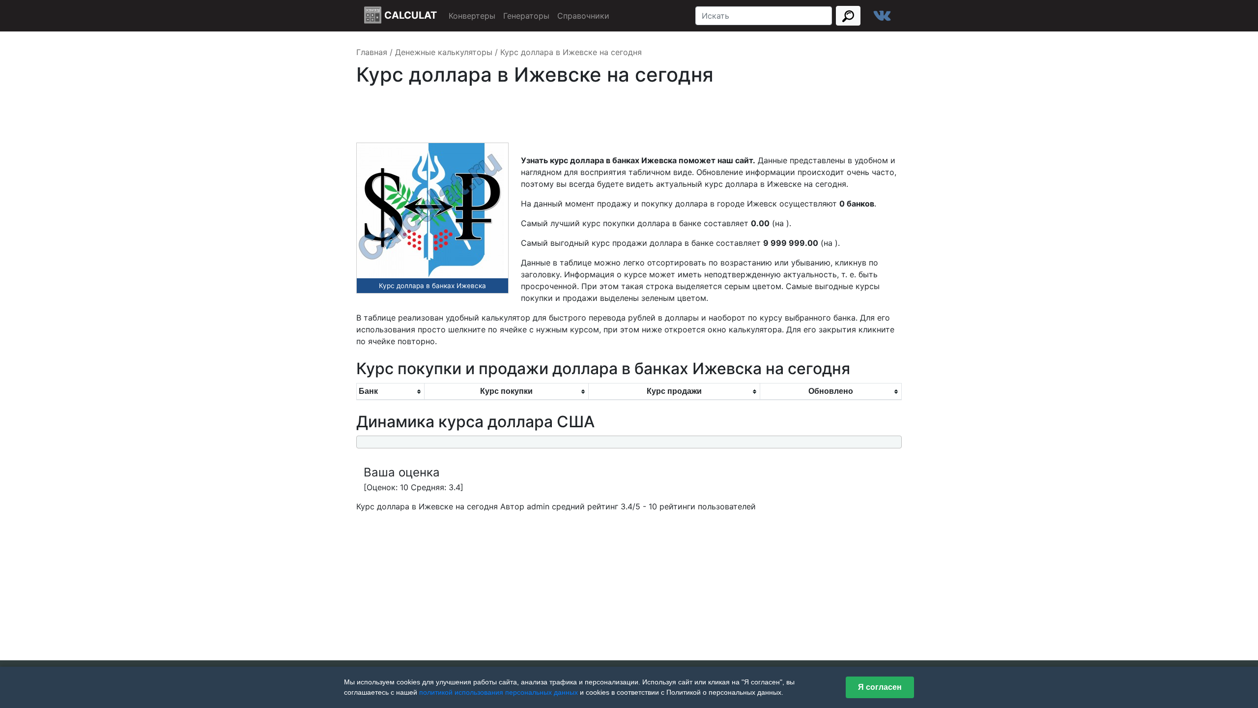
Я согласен (880, 687)
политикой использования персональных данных (498, 692)
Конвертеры (472, 16)
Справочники (583, 16)
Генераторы (526, 16)
